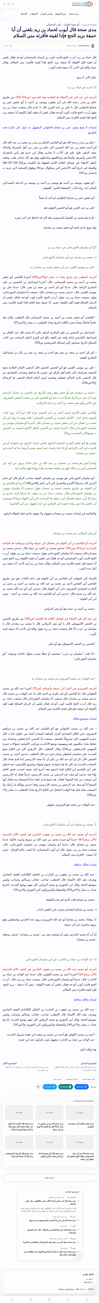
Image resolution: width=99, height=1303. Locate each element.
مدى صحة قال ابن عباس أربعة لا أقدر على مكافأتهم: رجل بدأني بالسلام (50, 1202)
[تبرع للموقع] (60, 13)
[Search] (13, 4)
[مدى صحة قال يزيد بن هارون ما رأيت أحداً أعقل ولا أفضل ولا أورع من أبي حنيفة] (50, 1112)
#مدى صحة (57, 1079)
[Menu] (49, 1299)
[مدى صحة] (74, 13)
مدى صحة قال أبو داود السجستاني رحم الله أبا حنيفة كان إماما (19, 1155)
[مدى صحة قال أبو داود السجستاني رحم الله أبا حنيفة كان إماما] (19, 1142)
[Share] (31, 1299)
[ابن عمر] (63, 1217)
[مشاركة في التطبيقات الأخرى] (38, 1086)
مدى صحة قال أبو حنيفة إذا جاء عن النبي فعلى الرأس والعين (51, 1155)
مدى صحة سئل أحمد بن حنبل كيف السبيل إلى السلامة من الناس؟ (49, 1242)
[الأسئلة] (24, 13)
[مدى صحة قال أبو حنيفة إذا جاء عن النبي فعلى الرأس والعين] (50, 1142)
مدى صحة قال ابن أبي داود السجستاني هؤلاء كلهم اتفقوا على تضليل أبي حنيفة (80, 1156)
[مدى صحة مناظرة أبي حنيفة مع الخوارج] (80, 1112)
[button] (81, 1086)
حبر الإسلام (83, 1289)
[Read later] (11, 46)
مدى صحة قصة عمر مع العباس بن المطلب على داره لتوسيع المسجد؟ (52, 1231)
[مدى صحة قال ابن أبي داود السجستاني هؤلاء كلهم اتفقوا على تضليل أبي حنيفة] (80, 1142)
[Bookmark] (8, 4)
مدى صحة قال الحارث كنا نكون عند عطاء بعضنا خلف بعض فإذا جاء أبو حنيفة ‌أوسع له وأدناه (20, 1126)
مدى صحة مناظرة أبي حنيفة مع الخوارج (81, 1125)
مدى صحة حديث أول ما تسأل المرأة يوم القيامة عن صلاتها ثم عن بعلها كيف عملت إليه (50, 1253)
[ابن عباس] (60, 1197)
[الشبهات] (34, 13)
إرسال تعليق (49, 1177)
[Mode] (4, 4)
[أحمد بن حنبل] (62, 1238)
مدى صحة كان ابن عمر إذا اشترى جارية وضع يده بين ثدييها (52, 1220)
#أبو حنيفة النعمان (88, 1079)
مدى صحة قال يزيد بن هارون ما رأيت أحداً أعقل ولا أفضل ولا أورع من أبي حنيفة (50, 1126)
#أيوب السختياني (71, 1079)
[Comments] (12, 1299)
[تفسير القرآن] (46, 13)
